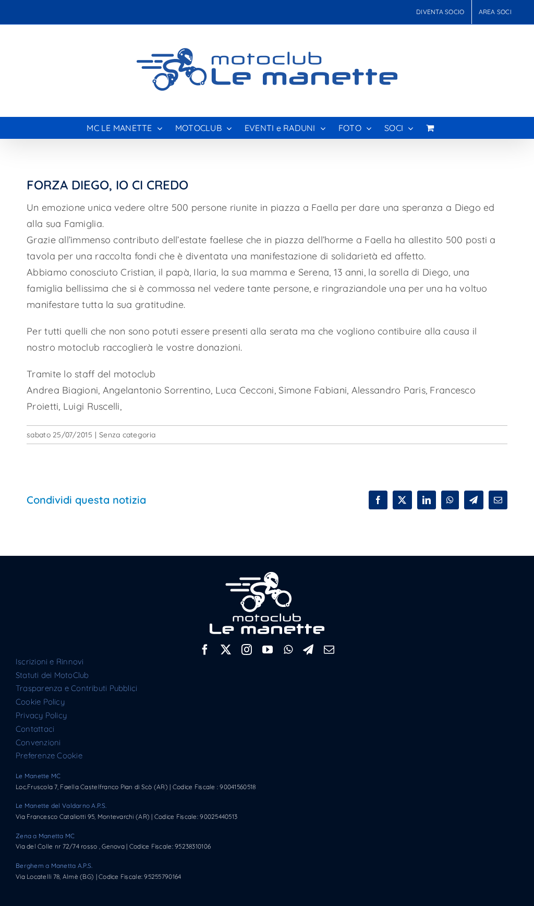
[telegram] (308, 650)
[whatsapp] (288, 650)
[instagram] (246, 650)
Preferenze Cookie (49, 755)
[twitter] (226, 650)
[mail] (329, 650)
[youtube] (267, 650)
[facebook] (205, 650)
